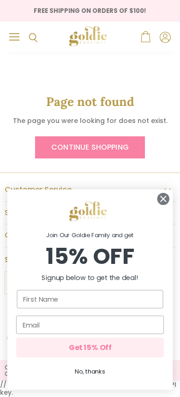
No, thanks (90, 372)
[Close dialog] (163, 199)
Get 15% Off (90, 347)
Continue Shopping (90, 147)
